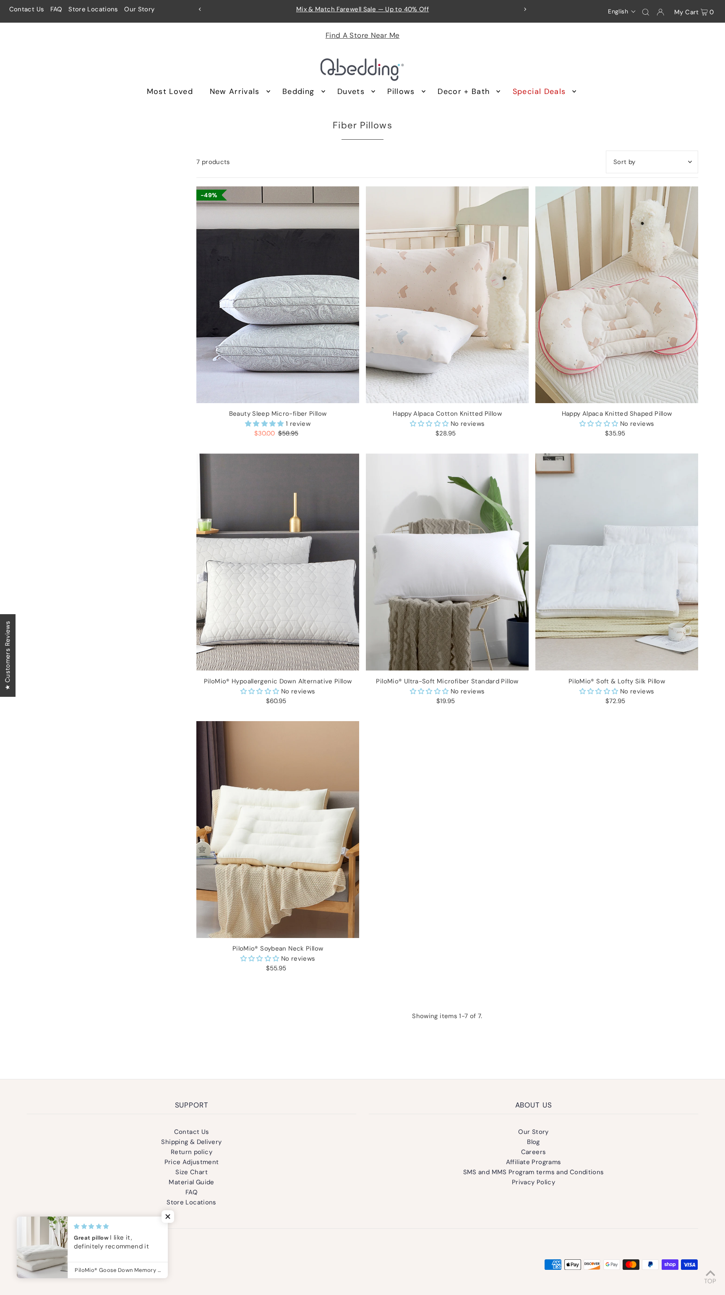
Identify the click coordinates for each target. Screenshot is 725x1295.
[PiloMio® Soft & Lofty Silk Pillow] (616, 561)
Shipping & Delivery (191, 1142)
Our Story (139, 9)
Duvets (351, 91)
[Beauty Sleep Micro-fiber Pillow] (277, 294)
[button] (622, 11)
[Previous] (200, 9)
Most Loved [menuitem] (170, 91)
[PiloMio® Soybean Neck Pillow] (277, 829)
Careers (533, 1152)
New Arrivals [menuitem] (235, 91)
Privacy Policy (533, 1182)
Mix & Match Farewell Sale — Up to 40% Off (362, 9)
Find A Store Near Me (363, 35)
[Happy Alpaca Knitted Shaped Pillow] (616, 294)
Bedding (298, 91)
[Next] (525, 9)
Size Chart (191, 1172)
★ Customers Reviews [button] (7, 655)
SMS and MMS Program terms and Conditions (533, 1172)
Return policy (191, 1152)
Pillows (401, 91)
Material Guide (191, 1182)
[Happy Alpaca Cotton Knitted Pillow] (447, 294)
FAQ (56, 9)
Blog (533, 1142)
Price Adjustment (191, 1162)
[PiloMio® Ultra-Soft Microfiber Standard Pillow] (447, 561)
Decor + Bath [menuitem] (464, 91)
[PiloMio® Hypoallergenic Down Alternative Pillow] (277, 561)
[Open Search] (645, 12)
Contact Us (26, 9)
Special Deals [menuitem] (539, 91)
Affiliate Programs (533, 1162)
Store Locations (93, 9)
